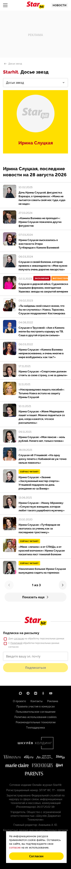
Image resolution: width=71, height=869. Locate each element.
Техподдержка (35, 727)
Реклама (52, 701)
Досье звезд (15, 63)
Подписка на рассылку (21, 633)
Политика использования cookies (35, 717)
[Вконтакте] (35, 693)
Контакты (36, 701)
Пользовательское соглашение (35, 711)
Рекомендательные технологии (35, 722)
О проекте (19, 701)
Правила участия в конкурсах (35, 706)
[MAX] (20, 693)
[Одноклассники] (43, 693)
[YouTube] (50, 693)
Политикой (16, 643)
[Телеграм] (28, 693)
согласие (19, 638)
